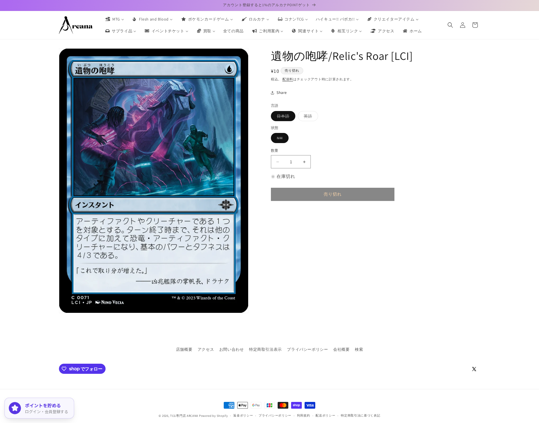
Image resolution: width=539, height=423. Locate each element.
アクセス (206, 349)
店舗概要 (184, 349)
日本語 (285, 117)
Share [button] (282, 92)
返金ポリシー (243, 415)
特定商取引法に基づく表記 (360, 415)
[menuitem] (114, 19)
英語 (310, 117)
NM (282, 139)
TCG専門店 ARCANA (184, 416)
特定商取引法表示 (265, 349)
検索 (359, 349)
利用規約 (303, 415)
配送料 (287, 79)
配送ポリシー (325, 415)
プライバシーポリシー (307, 349)
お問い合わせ (231, 349)
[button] (450, 25)
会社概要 (341, 349)
